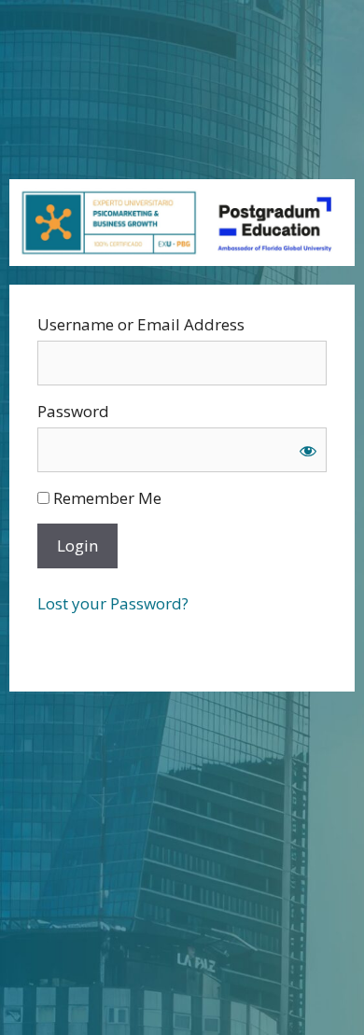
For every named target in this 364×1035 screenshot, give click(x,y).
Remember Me (105, 498)
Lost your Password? (113, 603)
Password (73, 411)
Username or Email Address (141, 324)
